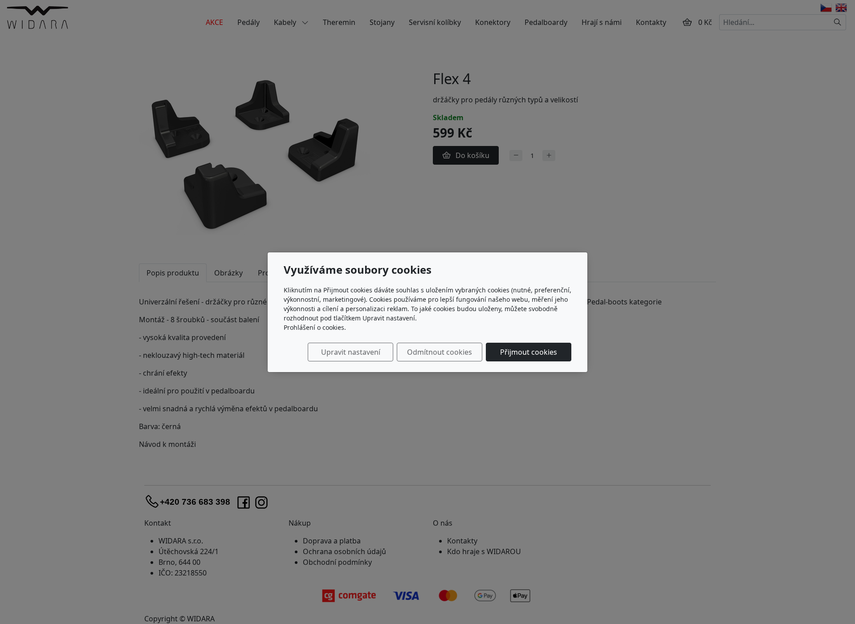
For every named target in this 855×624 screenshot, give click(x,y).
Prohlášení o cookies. (315, 327)
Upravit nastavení (350, 352)
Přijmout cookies (528, 352)
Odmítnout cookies (439, 352)
